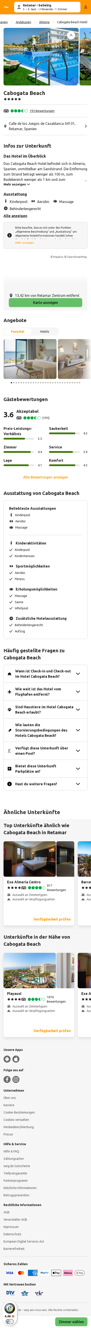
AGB (6, 1212)
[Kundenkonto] (85, 7)
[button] (41, 56)
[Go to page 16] (48, 382)
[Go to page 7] (26, 382)
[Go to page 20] (57, 382)
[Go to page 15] (45, 382)
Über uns (10, 1098)
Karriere (9, 1105)
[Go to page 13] (40, 382)
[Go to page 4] (18, 382)
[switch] (10, 1321)
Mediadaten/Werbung (19, 1127)
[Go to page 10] (33, 382)
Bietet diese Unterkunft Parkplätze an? (35, 768)
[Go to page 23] (65, 382)
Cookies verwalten (16, 1119)
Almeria (44, 22)
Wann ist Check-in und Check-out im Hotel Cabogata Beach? (43, 673)
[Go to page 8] (28, 382)
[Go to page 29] (79, 382)
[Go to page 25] (69, 382)
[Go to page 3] (16, 382)
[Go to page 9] (31, 382)
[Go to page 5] (21, 382)
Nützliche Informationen (20, 1188)
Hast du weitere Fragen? (36, 784)
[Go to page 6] (23, 382)
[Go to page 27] (74, 382)
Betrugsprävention (16, 1195)
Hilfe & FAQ (11, 1151)
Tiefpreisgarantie (15, 1173)
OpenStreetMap (77, 256)
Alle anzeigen (15, 216)
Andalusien (23, 22)
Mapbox (58, 256)
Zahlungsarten (14, 1158)
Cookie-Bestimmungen (19, 1112)
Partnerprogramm (16, 1180)
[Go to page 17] (50, 382)
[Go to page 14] (43, 382)
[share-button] (71, 35)
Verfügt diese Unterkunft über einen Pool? (41, 750)
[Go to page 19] (55, 382)
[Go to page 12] (38, 382)
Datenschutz (12, 1234)
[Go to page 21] (60, 382)
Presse (8, 1134)
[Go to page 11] (35, 382)
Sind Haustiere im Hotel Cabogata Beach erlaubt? (44, 709)
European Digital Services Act (24, 1241)
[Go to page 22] (62, 382)
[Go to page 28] (77, 382)
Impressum (11, 1227)
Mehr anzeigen (24, 242)
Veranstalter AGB (15, 1219)
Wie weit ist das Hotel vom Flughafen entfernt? (38, 691)
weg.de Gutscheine (17, 1166)
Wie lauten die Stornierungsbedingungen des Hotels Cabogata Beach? (41, 730)
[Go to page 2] (14, 382)
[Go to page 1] (11, 382)
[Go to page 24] (67, 382)
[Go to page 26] (72, 382)
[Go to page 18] (52, 382)
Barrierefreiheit (14, 1249)
